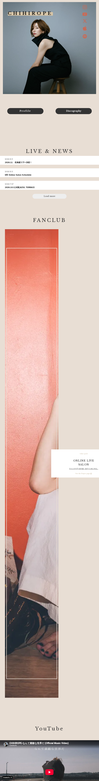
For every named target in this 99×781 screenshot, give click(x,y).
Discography (73, 111)
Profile (25, 111)
